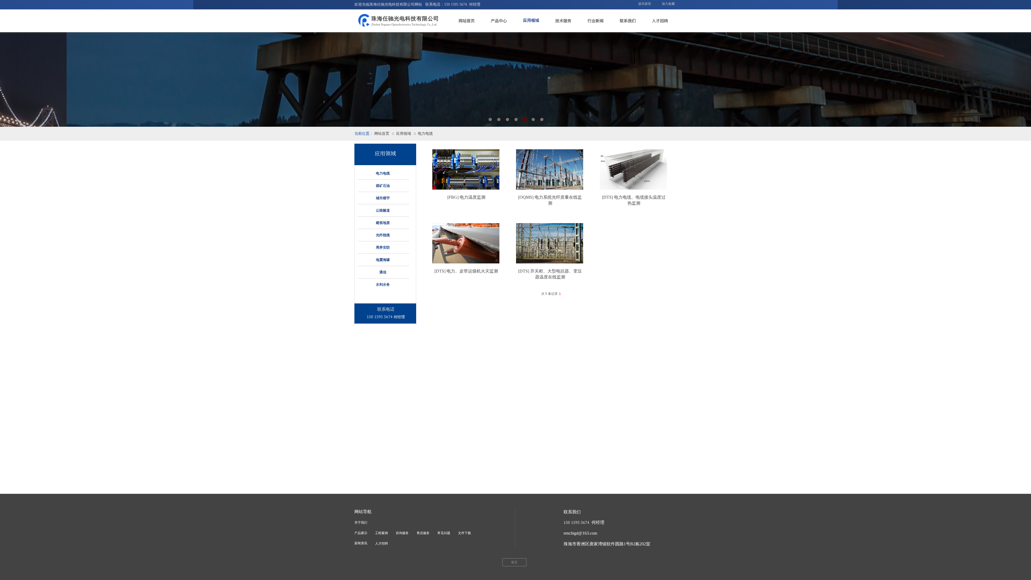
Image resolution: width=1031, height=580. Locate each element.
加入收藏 (668, 4)
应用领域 (531, 20)
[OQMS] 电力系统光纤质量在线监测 (550, 200)
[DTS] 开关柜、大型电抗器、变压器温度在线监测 (550, 274)
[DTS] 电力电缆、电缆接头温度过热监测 (634, 200)
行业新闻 (595, 20)
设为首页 (644, 4)
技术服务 (563, 20)
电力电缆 (425, 134)
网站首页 (467, 20)
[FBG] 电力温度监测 (466, 197)
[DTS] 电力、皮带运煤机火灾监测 (466, 271)
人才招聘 (660, 20)
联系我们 (628, 20)
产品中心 (499, 20)
